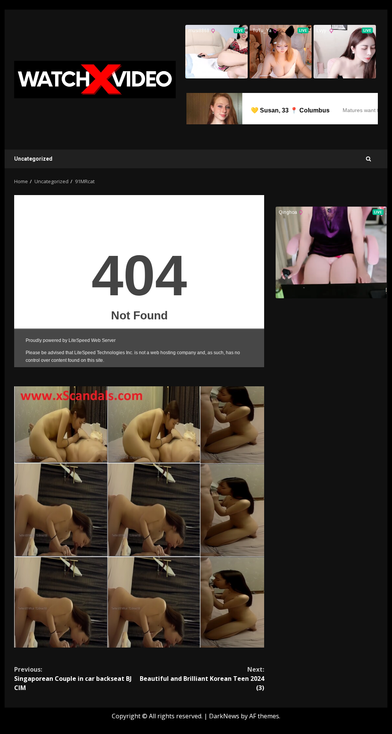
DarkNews (224, 716)
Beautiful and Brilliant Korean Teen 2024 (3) (202, 678)
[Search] (368, 158)
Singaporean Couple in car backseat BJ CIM (73, 678)
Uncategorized (33, 159)
